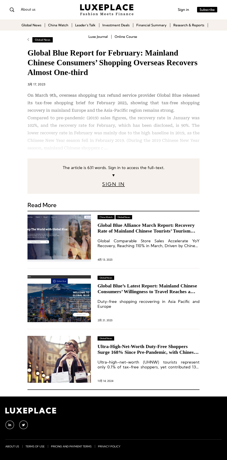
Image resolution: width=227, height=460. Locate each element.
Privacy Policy (109, 446)
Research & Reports (188, 25)
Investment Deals (115, 25)
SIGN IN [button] (113, 184)
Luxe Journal (98, 37)
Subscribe (207, 10)
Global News (31, 25)
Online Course (126, 37)
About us (28, 10)
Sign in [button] (183, 9)
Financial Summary (151, 25)
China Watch (58, 25)
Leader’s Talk (85, 25)
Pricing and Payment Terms (71, 446)
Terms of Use (35, 446)
